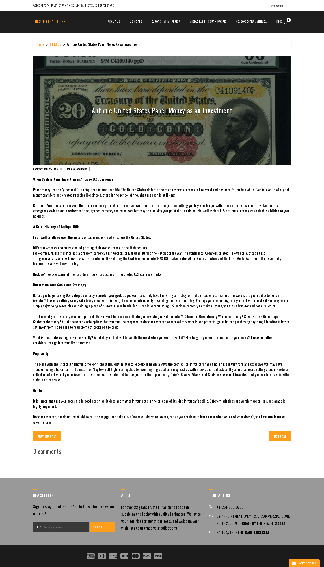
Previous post (47, 436)
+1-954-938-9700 (230, 507)
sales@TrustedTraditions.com (242, 532)
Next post (279, 436)
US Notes (136, 21)
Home (40, 44)
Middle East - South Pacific (208, 21)
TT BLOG (55, 44)
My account (277, 5)
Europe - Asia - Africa (166, 21)
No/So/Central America (251, 21)
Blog (279, 21)
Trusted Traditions (49, 21)
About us (114, 21)
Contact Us (306, 563)
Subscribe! (102, 527)
